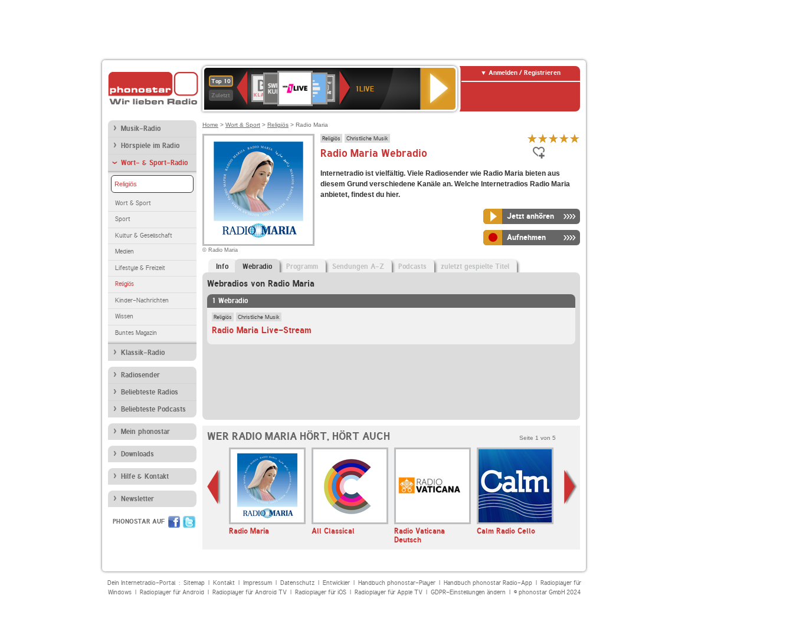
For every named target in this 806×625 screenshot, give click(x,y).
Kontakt (224, 583)
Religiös (125, 184)
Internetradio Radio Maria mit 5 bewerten (574, 138)
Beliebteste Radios (149, 392)
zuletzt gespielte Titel (475, 266)
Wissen (124, 316)
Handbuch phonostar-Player (396, 583)
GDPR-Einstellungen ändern (468, 592)
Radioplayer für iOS (320, 592)
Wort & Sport (133, 203)
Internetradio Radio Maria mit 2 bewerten (543, 138)
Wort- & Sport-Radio (154, 163)
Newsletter (137, 499)
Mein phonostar (145, 431)
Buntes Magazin (136, 333)
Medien (124, 251)
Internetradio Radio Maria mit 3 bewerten (553, 138)
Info (222, 266)
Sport (122, 219)
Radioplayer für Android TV (249, 592)
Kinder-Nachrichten (142, 300)
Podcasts (412, 266)
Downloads (137, 454)
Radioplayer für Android (172, 592)
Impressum (257, 583)
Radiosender (140, 375)
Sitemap (194, 583)
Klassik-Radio (143, 352)
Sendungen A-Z (358, 266)
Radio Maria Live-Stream (262, 330)
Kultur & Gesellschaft (143, 235)
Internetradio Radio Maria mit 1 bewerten (532, 138)
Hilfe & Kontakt (145, 476)
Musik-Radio (140, 128)
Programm (302, 266)
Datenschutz (297, 583)
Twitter (189, 522)
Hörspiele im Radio (150, 146)
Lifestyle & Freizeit (140, 268)
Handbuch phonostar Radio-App (488, 583)
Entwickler (336, 583)
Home (210, 124)
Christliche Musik (367, 138)
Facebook (174, 522)
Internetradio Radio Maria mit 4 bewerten (564, 138)
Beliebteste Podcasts (153, 409)
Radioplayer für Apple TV (388, 592)
